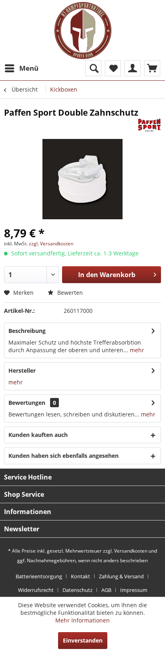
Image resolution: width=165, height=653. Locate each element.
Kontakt (80, 576)
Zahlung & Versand (121, 576)
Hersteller (22, 370)
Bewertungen (26, 402)
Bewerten (69, 292)
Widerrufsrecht (36, 590)
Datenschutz (77, 590)
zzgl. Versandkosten (51, 243)
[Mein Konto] (133, 68)
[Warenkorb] (152, 68)
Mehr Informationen (82, 620)
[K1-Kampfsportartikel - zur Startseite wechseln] (82, 30)
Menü (28, 68)
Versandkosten (130, 550)
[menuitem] (21, 68)
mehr (136, 350)
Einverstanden (83, 640)
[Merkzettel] (113, 68)
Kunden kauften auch (38, 435)
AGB (106, 590)
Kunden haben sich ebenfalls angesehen (63, 455)
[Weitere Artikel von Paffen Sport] (149, 125)
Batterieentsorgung (39, 576)
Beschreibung (27, 331)
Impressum (133, 590)
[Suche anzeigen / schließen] (93, 68)
